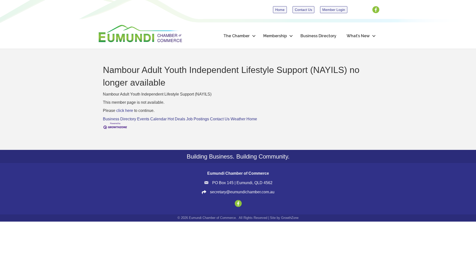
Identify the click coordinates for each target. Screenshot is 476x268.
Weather (238, 119)
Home (251, 119)
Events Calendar (152, 119)
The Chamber (236, 36)
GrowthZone (289, 218)
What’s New (358, 36)
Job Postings (197, 119)
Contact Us (220, 119)
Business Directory (318, 36)
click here (124, 110)
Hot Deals (176, 119)
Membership (275, 36)
